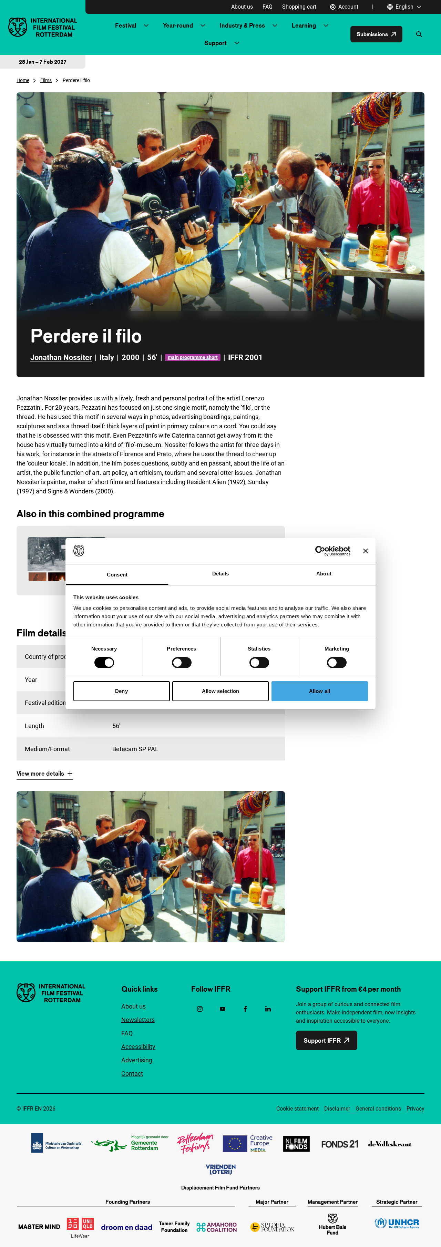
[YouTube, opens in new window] (222, 1009)
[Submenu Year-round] (203, 25)
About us (242, 6)
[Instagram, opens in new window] (199, 1009)
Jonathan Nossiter (61, 357)
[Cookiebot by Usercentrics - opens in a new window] (320, 551)
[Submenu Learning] (326, 25)
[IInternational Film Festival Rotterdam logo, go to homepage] (42, 27)
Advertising (136, 1060)
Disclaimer (337, 1108)
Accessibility (138, 1046)
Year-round (178, 25)
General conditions (378, 1108)
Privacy (415, 1108)
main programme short (193, 357)
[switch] (182, 662)
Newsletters (138, 1019)
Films (46, 80)
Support (215, 43)
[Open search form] (419, 34)
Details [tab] (220, 573)
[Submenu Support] (236, 43)
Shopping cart (299, 6)
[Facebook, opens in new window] (245, 1009)
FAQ (268, 6)
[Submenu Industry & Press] (275, 25)
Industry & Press (242, 25)
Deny (121, 691)
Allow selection (220, 691)
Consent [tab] (117, 574)
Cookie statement (297, 1108)
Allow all (319, 691)
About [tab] (323, 573)
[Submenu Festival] (146, 25)
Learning (304, 25)
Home (23, 80)
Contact (132, 1073)
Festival (125, 25)
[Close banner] (365, 551)
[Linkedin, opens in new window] (268, 1009)
